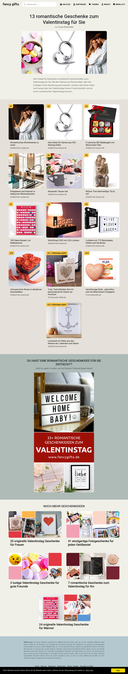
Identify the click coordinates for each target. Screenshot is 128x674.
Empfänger (81, 4)
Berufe (107, 4)
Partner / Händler (72, 666)
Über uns (44, 666)
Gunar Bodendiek (65, 27)
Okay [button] (118, 670)
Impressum (52, 666)
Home (37, 666)
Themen (95, 4)
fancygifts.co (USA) (86, 666)
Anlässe (66, 4)
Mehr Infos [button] (89, 670)
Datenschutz (61, 666)
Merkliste (120, 4)
